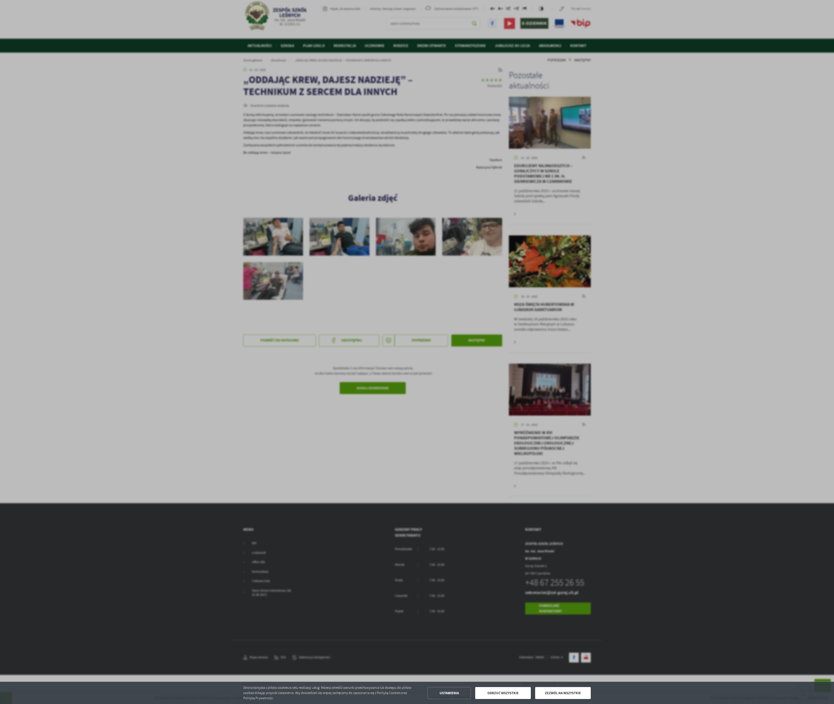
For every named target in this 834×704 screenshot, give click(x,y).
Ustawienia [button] (449, 693)
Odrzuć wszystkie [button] (503, 693)
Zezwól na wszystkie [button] (563, 693)
